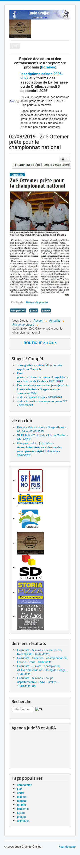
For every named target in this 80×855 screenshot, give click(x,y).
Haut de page (67, 846)
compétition (18, 310)
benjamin (23, 808)
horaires (48, 67)
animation (23, 820)
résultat (22, 800)
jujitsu (21, 812)
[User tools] (65, 159)
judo (19, 789)
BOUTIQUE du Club (40, 342)
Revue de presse (37, 302)
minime (21, 796)
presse (46, 310)
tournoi (21, 804)
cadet (20, 793)
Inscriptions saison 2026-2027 (41, 75)
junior (33, 310)
